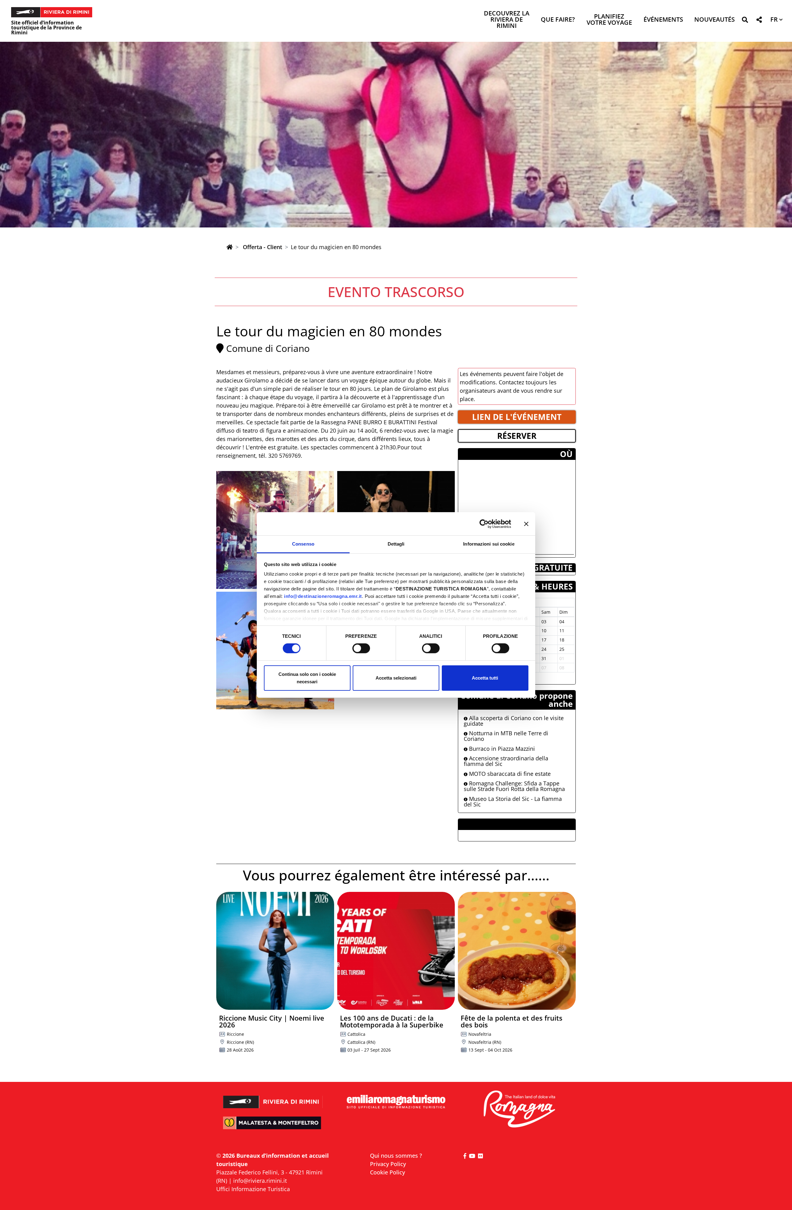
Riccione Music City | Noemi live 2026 (271, 1021)
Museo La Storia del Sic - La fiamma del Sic (513, 801)
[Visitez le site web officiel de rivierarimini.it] (273, 1097)
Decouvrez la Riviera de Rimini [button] (506, 20)
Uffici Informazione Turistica (253, 1189)
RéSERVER (516, 435)
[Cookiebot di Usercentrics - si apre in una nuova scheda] (484, 523)
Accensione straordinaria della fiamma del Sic (506, 761)
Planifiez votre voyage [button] (609, 20)
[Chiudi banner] (526, 523)
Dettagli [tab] (396, 544)
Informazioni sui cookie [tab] (488, 544)
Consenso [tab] (303, 544)
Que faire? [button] (558, 20)
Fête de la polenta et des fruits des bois (511, 1021)
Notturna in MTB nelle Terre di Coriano (506, 735)
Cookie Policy (387, 1172)
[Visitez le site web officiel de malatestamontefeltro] (273, 1127)
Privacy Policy (388, 1164)
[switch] (361, 648)
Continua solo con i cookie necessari (307, 678)
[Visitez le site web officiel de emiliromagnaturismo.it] (396, 1102)
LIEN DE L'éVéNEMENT (517, 416)
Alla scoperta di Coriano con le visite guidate (514, 720)
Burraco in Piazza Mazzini (501, 748)
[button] (744, 21)
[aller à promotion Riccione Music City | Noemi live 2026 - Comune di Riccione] (275, 951)
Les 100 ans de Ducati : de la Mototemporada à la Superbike (391, 1021)
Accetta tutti (485, 678)
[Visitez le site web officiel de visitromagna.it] (519, 1109)
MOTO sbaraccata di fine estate (509, 773)
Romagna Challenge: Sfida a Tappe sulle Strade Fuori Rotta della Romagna (514, 786)
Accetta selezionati (396, 678)
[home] (229, 247)
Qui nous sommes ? (396, 1155)
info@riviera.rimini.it (260, 1180)
